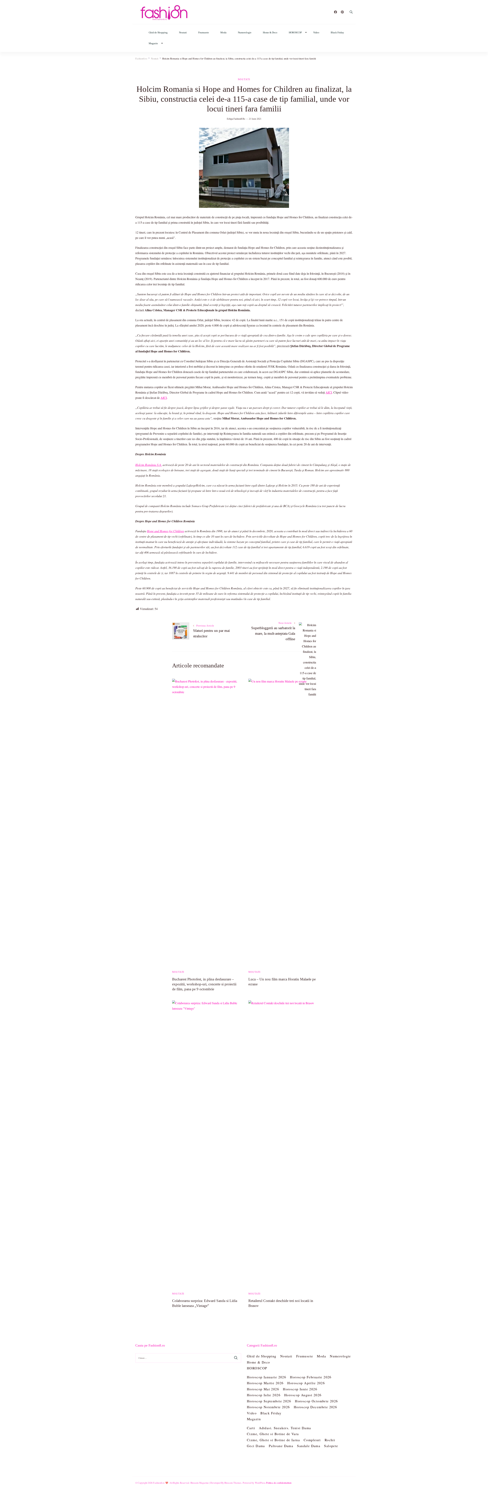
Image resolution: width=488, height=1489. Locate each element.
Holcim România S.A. (148, 465)
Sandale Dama (308, 1445)
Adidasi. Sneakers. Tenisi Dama (285, 1428)
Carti (251, 1428)
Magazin (153, 43)
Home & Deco (270, 32)
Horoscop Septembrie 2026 (269, 1401)
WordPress (260, 1482)
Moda (223, 32)
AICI (329, 392)
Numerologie (244, 32)
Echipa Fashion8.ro (236, 119)
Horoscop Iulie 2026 (263, 1395)
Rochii (330, 1440)
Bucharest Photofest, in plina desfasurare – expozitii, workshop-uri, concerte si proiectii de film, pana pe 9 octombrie (204, 984)
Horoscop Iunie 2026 (300, 1389)
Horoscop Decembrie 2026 (315, 1407)
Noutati (183, 32)
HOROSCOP (295, 32)
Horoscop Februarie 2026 (310, 1377)
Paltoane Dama (281, 1445)
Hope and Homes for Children (165, 531)
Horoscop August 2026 (302, 1395)
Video (316, 32)
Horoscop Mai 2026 (263, 1389)
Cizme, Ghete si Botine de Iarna (273, 1440)
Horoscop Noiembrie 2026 (268, 1407)
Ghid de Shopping (158, 32)
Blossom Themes (233, 1482)
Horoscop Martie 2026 (265, 1383)
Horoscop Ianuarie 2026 (266, 1377)
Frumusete (203, 32)
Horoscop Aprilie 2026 (306, 1383)
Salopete (331, 1445)
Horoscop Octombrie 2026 (316, 1401)
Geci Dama (256, 1445)
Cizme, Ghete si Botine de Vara (273, 1433)
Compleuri (312, 1440)
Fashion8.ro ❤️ (160, 1482)
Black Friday (337, 32)
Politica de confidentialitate (279, 1482)
